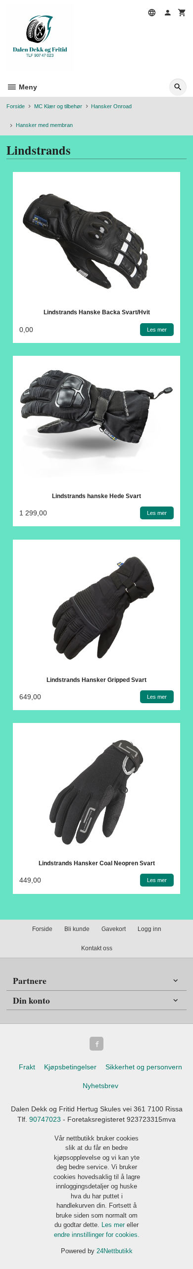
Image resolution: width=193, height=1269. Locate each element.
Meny (27, 87)
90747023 (45, 1119)
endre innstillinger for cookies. (97, 1234)
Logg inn (149, 929)
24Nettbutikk (114, 1251)
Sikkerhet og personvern (143, 1067)
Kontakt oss (96, 948)
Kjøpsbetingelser (70, 1067)
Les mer (114, 1224)
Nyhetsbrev (100, 1086)
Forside (15, 106)
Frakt (27, 1067)
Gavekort (113, 929)
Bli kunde (77, 929)
